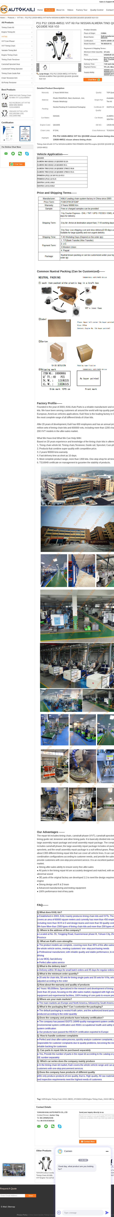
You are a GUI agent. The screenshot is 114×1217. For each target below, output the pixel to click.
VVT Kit (20, 18)
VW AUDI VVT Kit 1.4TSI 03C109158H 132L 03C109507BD (18, 113)
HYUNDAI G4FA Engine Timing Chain (88, 1099)
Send (31, 1196)
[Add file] (59, 1212)
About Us (60, 10)
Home (40, 10)
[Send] (107, 1212)
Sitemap (11, 1207)
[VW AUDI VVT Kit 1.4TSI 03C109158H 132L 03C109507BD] (4, 113)
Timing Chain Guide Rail (11, 73)
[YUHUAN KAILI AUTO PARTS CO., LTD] (37, 67)
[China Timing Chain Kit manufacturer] (18, 9)
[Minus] (107, 1151)
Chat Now (92, 80)
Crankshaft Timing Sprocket (12, 69)
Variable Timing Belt (9, 50)
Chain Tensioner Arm (9, 78)
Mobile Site (6, 1210)
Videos (70, 10)
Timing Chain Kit (8, 27)
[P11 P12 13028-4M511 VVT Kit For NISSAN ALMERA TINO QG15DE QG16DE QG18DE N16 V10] (58, 45)
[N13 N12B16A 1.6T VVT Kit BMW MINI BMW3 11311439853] (4, 105)
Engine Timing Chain (10, 55)
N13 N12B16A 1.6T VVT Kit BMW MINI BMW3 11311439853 (19, 105)
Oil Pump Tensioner (9, 83)
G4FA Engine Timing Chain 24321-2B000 (57, 1099)
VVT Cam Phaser (8, 41)
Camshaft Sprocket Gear (11, 64)
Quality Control (96, 10)
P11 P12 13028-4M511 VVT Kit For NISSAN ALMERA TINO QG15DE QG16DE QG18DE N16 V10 (58, 76)
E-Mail (4, 1207)
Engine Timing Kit (8, 32)
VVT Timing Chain (8, 46)
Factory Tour (81, 10)
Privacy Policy (22, 1215)
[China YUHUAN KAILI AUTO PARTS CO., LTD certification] (8, 133)
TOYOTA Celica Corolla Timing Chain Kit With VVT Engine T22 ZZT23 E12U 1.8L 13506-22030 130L (45, 1178)
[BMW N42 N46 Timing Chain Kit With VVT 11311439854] (4, 96)
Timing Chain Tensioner (11, 60)
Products (49, 10)
